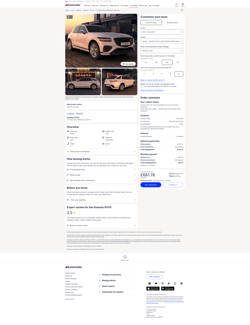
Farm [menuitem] (97, 1)
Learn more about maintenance (151, 90)
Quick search (108, 286)
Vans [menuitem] (70, 1)
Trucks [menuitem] (93, 1)
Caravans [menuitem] (87, 1)
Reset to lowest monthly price (151, 80)
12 (179, 74)
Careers (67, 281)
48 (167, 62)
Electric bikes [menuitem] (108, 1)
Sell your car (104, 5)
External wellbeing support (73, 295)
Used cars (87, 5)
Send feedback (154, 277)
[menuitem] (87, 6)
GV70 (92, 10)
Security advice (70, 273)
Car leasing (133, 5)
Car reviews (124, 5)
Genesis (85, 10)
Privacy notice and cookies (73, 287)
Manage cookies (69, 299)
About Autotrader (70, 278)
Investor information (71, 284)
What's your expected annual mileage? (154, 46)
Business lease (172, 22)
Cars (72, 10)
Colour (142, 28)
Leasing (78, 10)
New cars (95, 5)
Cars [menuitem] (66, 1)
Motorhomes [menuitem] (80, 1)
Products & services (111, 275)
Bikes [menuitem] (74, 1)
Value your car (114, 5)
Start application (151, 185)
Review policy (69, 292)
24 (146, 62)
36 (156, 62)
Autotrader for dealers (113, 292)
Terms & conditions (71, 289)
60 (178, 62)
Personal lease (151, 22)
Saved (176, 6)
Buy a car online (154, 5)
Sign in (183, 6)
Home (67, 10)
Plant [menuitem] (101, 1)
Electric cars (143, 5)
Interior (143, 37)
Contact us (173, 185)
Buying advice (109, 280)
